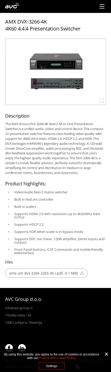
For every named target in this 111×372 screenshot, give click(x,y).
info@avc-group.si (19, 308)
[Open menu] (102, 6)
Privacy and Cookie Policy (57, 358)
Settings (51, 366)
